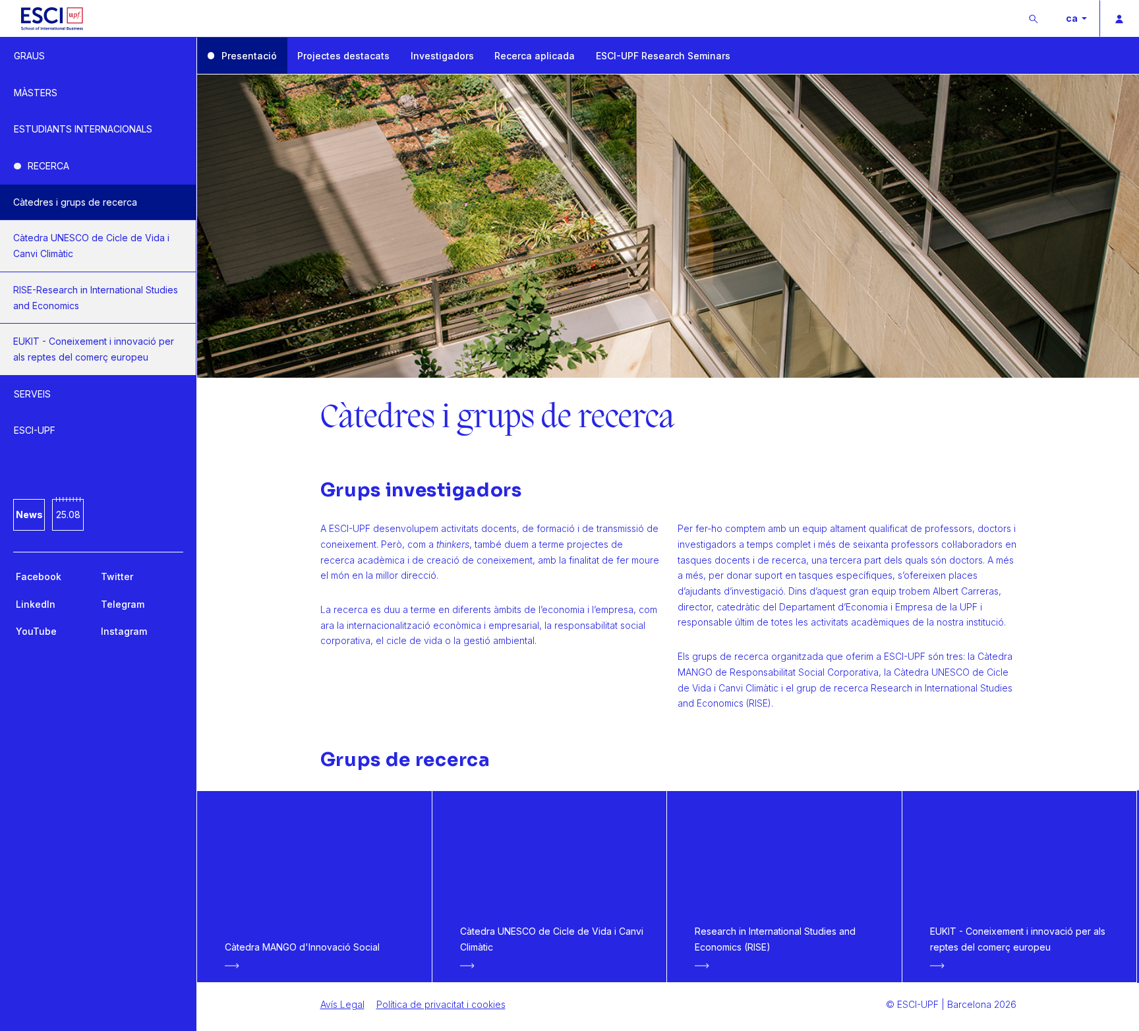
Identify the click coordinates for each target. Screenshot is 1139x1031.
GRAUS (29, 55)
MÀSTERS (35, 92)
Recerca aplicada (534, 55)
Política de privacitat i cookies (441, 1004)
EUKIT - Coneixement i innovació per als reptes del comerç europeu (93, 349)
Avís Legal (342, 1004)
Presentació (249, 55)
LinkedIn (35, 604)
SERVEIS (32, 393)
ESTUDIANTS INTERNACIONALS (83, 128)
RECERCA (48, 165)
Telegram (122, 604)
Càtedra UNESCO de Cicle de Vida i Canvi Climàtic (91, 245)
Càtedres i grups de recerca (75, 202)
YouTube (36, 631)
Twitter (117, 576)
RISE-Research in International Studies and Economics (95, 297)
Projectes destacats (343, 55)
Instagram (124, 631)
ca (1073, 18)
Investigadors (442, 55)
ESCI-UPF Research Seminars (663, 55)
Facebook (38, 576)
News (29, 514)
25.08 (68, 514)
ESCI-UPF (34, 430)
